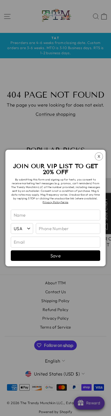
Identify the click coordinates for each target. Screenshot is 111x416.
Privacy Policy (52, 202)
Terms (64, 202)
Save (55, 255)
